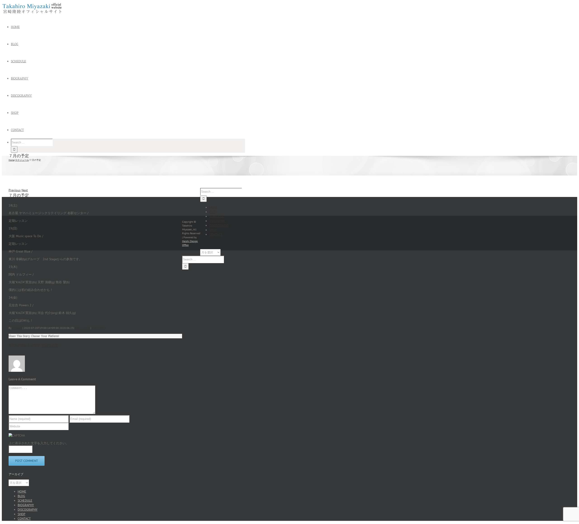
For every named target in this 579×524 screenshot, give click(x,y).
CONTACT (215, 234)
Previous (15, 190)
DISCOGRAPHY (219, 225)
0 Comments (98, 328)
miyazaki (17, 328)
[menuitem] (131, 27)
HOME (213, 207)
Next (24, 190)
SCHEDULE (216, 216)
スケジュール (82, 328)
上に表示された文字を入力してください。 (39, 443)
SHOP (213, 230)
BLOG (213, 212)
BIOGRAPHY (217, 221)
